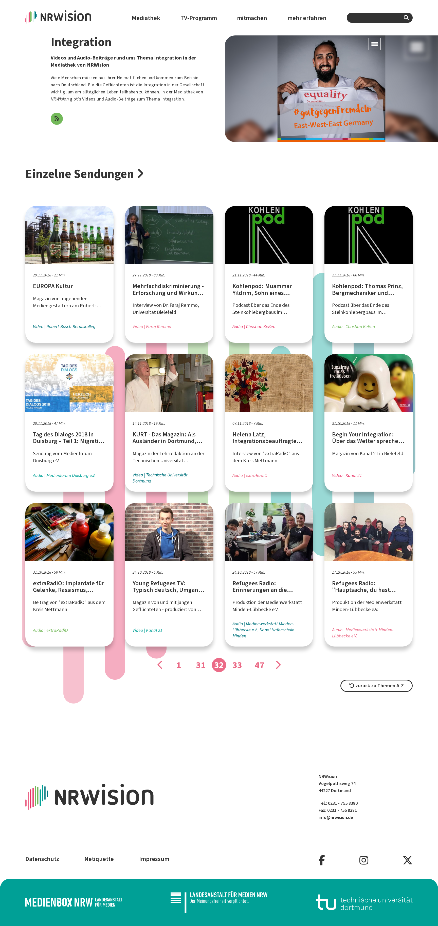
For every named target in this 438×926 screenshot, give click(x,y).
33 (237, 665)
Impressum (154, 859)
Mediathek (146, 18)
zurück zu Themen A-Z (379, 685)
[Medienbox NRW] (73, 902)
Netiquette (99, 859)
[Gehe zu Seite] (160, 665)
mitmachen (252, 18)
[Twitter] (408, 860)
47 (259, 665)
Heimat (124, 78)
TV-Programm (198, 18)
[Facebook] (322, 860)
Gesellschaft (191, 85)
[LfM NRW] (219, 902)
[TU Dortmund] (364, 902)
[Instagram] (363, 860)
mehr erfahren (306, 18)
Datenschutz (42, 859)
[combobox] (380, 18)
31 (201, 665)
